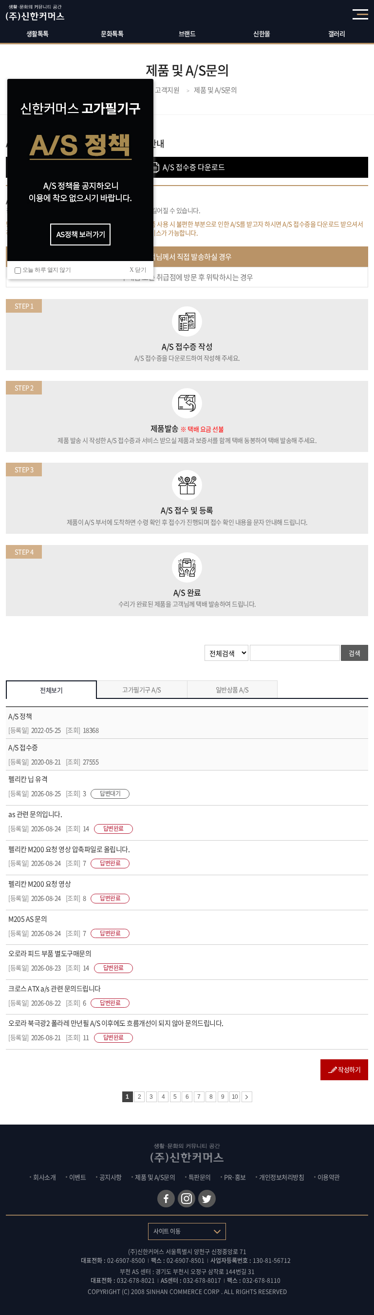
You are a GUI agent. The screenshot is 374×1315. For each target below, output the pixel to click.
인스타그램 (186, 1198)
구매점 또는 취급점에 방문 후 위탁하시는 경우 (187, 277)
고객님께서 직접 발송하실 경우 (187, 256)
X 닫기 (138, 269)
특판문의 (199, 1177)
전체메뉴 (360, 14)
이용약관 (329, 1177)
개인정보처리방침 (281, 1177)
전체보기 (51, 690)
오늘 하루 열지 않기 (46, 269)
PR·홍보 (235, 1177)
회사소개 (44, 1177)
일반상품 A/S (232, 689)
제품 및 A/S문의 (155, 1177)
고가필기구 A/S (141, 689)
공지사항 (110, 1177)
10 (235, 1096)
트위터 (207, 1198)
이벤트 (77, 1177)
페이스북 (166, 1198)
